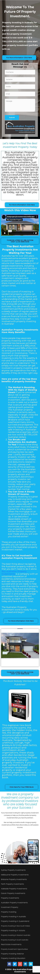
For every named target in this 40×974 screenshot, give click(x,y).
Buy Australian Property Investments (14, 572)
